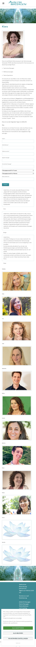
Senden (5, 184)
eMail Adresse (5, 145)
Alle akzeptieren (18, 628)
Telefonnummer (6, 151)
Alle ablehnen (18, 633)
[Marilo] (17, 430)
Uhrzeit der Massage (7, 164)
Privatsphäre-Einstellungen (18, 638)
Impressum (18, 643)
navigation (3, 3)
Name (4, 138)
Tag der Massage (6, 157)
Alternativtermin (5, 176)
